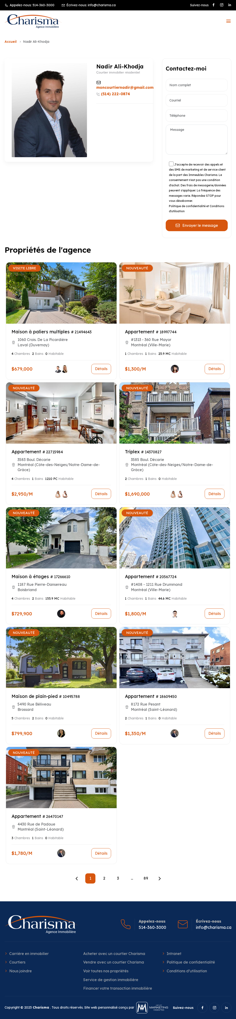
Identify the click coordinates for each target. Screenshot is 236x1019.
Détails (101, 368)
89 (146, 878)
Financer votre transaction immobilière (117, 988)
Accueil (11, 42)
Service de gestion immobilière (110, 979)
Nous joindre (20, 971)
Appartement (139, 331)
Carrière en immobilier (29, 953)
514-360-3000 (43, 5)
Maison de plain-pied (35, 696)
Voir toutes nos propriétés (105, 971)
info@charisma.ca (102, 5)
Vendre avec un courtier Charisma (113, 962)
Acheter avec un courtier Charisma (114, 953)
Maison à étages (30, 576)
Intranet (174, 953)
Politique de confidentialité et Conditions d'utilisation (196, 208)
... (132, 878)
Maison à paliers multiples (41, 331)
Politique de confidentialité (191, 962)
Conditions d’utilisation (187, 971)
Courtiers (17, 962)
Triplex (132, 451)
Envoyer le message (200, 225)
